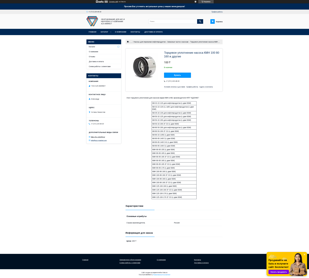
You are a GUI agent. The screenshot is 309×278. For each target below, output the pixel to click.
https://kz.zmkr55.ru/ (98, 137)
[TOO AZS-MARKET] (92, 26)
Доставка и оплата (153, 32)
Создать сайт (113, 2)
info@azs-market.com (99, 140)
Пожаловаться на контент (161, 275)
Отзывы (92, 57)
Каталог (104, 32)
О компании (120, 32)
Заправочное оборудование (130, 260)
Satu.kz (165, 272)
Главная (92, 32)
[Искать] (200, 21)
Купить (177, 75)
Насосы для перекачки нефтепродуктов (150, 42)
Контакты (135, 32)
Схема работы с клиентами (100, 66)
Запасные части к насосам (177, 42)
